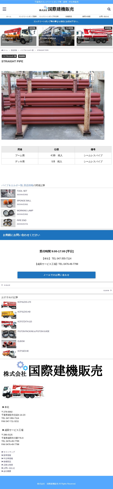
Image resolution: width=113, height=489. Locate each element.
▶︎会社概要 (6, 471)
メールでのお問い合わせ (56, 275)
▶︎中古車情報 (7, 458)
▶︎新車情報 (6, 455)
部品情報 (22, 56)
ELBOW (106, 290)
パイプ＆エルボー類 (9, 56)
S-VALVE (7, 285)
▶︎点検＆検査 (7, 465)
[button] (3, 36)
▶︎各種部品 (6, 462)
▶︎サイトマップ (8, 452)
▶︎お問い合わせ (8, 468)
